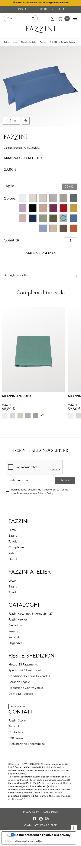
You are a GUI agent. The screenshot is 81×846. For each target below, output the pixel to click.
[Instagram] (47, 819)
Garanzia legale (19, 682)
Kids (11, 553)
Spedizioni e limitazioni (24, 670)
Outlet (12, 559)
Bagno (12, 535)
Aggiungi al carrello (41, 253)
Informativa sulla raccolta (23, 841)
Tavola (12, 541)
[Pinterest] (41, 819)
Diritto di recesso (20, 693)
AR (14, 121)
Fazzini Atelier (17, 619)
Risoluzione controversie (25, 688)
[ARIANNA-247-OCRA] (73, 208)
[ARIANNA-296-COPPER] (73, 228)
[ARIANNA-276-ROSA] (22, 218)
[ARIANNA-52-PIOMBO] (73, 198)
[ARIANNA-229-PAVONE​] (63, 218)
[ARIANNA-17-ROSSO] (63, 208)
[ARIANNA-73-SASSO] (63, 198)
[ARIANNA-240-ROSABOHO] (43, 208)
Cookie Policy (50, 812)
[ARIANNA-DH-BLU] (33, 218)
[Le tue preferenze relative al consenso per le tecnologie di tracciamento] (74, 828)
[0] (60, 18)
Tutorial (13, 726)
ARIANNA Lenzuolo (16, 396)
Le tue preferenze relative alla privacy (42, 835)
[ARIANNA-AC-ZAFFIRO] (73, 218)
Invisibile (14, 637)
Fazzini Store (17, 720)
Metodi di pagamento (23, 664)
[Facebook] (35, 819)
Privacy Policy (45, 493)
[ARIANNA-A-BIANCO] (22, 198)
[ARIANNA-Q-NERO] (33, 208)
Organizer (15, 643)
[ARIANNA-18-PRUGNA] (53, 208)
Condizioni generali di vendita (29, 676)
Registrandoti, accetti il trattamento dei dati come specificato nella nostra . (39, 492)
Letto (12, 530)
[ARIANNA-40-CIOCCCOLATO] (63, 228)
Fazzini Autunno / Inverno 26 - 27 (30, 613)
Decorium (15, 625)
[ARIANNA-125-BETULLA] (43, 198)
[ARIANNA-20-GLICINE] (22, 208)
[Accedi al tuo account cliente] (52, 18)
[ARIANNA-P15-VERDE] (43, 218)
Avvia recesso (18, 706)
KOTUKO (39, 825)
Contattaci (15, 732)
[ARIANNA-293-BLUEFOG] (43, 228)
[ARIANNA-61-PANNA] (33, 198)
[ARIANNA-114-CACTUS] (53, 218)
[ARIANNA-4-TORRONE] (53, 228)
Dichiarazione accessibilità (26, 744)
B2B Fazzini (16, 738)
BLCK (54, 825)
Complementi (17, 547)
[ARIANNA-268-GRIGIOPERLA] (53, 198)
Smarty (13, 631)
